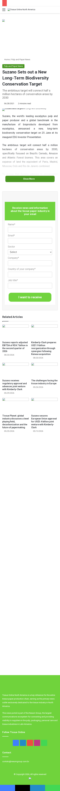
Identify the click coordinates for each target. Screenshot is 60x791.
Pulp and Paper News (20, 59)
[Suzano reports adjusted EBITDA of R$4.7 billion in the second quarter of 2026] (15, 332)
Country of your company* (22, 269)
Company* (13, 257)
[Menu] (3, 10)
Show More (29, 179)
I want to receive (30, 297)
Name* (11, 224)
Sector (11, 246)
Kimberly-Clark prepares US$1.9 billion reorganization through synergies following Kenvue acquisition (43, 348)
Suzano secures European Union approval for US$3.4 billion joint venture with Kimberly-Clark (44, 421)
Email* (11, 235)
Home (7, 59)
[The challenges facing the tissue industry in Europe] (44, 370)
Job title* (13, 280)
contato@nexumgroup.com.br (15, 761)
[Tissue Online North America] (21, 9)
